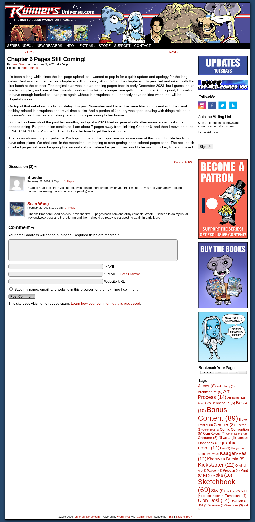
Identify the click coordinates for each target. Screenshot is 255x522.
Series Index (20, 46)
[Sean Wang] (17, 216)
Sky (218, 490)
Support (122, 46)
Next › (173, 52)
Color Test (210, 429)
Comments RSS (183, 162)
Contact (142, 46)
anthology (226, 386)
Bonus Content (218, 413)
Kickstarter (216, 465)
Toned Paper (213, 496)
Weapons (234, 505)
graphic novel (217, 445)
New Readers (49, 46)
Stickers (233, 491)
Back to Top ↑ (184, 516)
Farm (242, 438)
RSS (170, 516)
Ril (207, 475)
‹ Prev (29, 52)
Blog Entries (29, 68)
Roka (222, 475)
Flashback (209, 443)
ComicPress (144, 516)
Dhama (227, 437)
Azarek (204, 403)
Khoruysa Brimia (226, 459)
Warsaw (216, 505)
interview (210, 454)
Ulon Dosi (214, 500)
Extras (87, 46)
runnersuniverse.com (127, 23)
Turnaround (235, 496)
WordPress (124, 516)
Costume (208, 438)
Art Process (214, 394)
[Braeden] (17, 183)
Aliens (207, 386)
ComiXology (214, 433)
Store (105, 46)
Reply (70, 181)
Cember (224, 424)
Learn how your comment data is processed (105, 303)
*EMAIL (122, 274)
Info (70, 46)
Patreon (214, 470)
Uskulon (239, 501)
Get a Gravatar (130, 274)
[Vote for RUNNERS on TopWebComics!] (223, 88)
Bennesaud (223, 403)
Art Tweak (236, 398)
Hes (225, 448)
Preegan (231, 470)
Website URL (114, 281)
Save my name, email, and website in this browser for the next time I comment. (76, 289)
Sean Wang (19, 64)
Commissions (236, 433)
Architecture (210, 392)
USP (203, 505)
